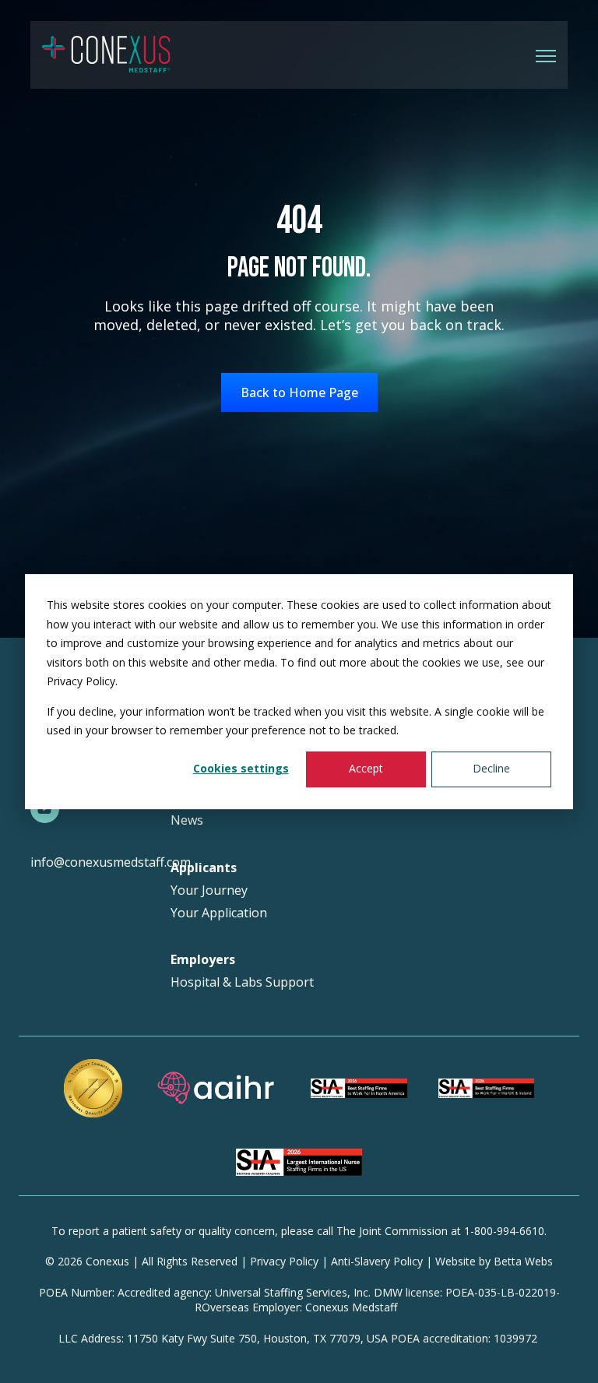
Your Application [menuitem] (219, 913)
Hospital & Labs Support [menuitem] (242, 982)
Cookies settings (241, 769)
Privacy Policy (284, 1261)
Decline (491, 769)
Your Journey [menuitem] (209, 890)
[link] (106, 53)
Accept (366, 769)
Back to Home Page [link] (299, 392)
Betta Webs (523, 1261)
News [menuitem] (187, 820)
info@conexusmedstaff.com (110, 862)
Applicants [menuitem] (204, 868)
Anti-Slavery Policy (377, 1261)
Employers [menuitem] (203, 960)
